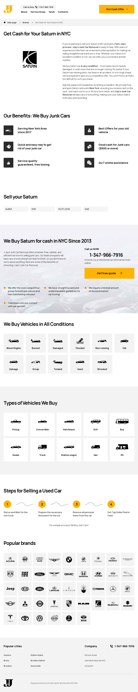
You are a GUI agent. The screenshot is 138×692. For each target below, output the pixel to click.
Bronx (6, 660)
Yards (52, 11)
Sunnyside (36, 666)
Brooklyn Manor (38, 660)
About (24, 11)
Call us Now (38, 7)
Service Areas (38, 11)
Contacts (63, 11)
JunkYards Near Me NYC (95, 660)
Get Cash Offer (115, 9)
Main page (12, 22)
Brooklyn (8, 666)
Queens (7, 655)
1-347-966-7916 (106, 255)
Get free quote (106, 273)
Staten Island (37, 655)
